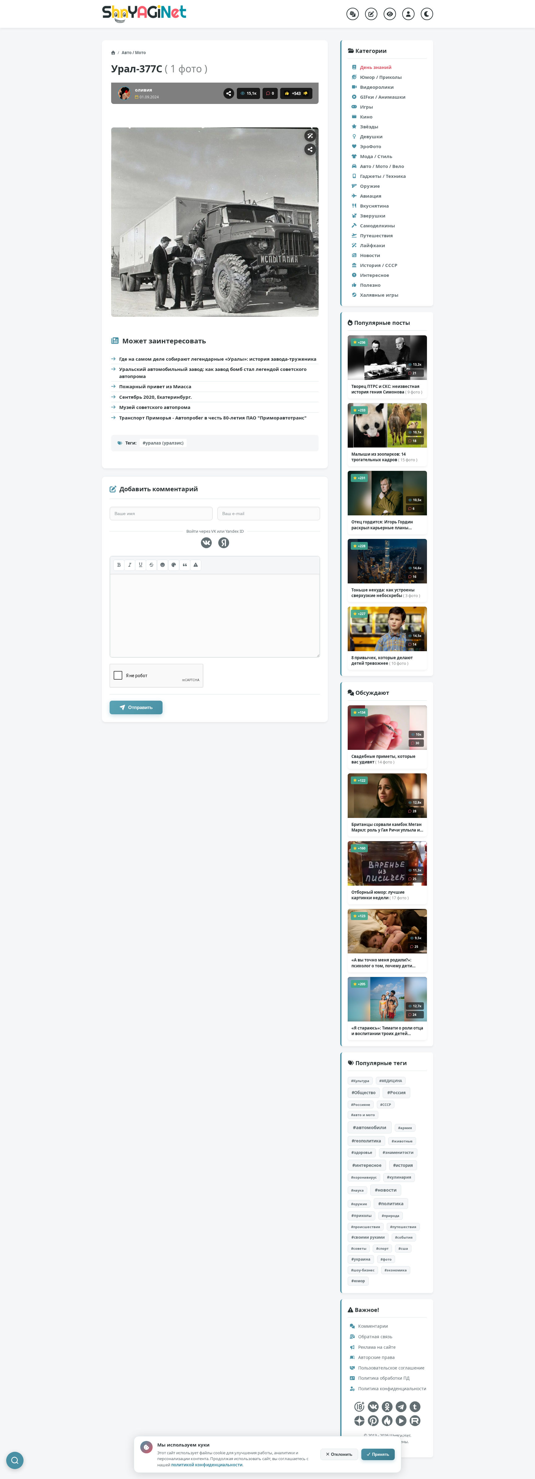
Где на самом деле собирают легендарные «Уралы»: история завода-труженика (217, 359)
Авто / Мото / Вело (382, 166)
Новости (370, 255)
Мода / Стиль (376, 156)
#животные (402, 1141)
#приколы (361, 1215)
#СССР (385, 1104)
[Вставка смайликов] (162, 565)
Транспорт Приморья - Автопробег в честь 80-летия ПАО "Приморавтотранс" (213, 418)
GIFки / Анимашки (383, 97)
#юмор (358, 1280)
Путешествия (376, 235)
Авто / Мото (134, 52)
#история (403, 1165)
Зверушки (372, 216)
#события (404, 1237)
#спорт (382, 1248)
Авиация (370, 196)
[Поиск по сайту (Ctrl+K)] (15, 1460)
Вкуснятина (374, 206)
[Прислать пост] (371, 14)
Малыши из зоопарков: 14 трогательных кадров (384, 456)
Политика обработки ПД (383, 1378)
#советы (358, 1248)
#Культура (360, 1080)
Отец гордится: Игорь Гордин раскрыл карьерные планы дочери (382, 524)
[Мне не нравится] (305, 93)
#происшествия (365, 1226)
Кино (366, 117)
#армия (405, 1127)
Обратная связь (374, 1336)
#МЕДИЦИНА (390, 1080)
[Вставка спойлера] (195, 565)
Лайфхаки (372, 245)
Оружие (370, 186)
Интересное (374, 275)
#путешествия (403, 1226)
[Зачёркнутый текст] (151, 565)
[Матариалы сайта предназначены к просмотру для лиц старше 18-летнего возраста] (359, 1406)
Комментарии (372, 1326)
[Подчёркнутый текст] (140, 565)
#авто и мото (363, 1114)
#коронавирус (364, 1177)
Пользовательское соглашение (390, 1368)
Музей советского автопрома (154, 407)
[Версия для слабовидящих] (390, 14)
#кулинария (399, 1177)
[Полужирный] (118, 565)
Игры (366, 107)
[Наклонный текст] (129, 565)
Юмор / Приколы (381, 77)
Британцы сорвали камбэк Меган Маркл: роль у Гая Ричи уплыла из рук (386, 827)
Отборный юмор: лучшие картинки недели (380, 895)
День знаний (376, 67)
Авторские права (376, 1357)
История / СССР (378, 265)
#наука (357, 1190)
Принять (380, 1454)
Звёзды (369, 126)
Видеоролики (377, 87)
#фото (386, 1259)
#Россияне (360, 1104)
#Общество (364, 1092)
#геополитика (366, 1141)
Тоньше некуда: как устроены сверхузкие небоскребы (385, 592)
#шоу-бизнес (363, 1270)
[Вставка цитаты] (184, 565)
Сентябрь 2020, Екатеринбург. (155, 397)
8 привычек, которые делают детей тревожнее (382, 660)
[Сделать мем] (310, 136)
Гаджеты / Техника (383, 176)
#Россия (396, 1092)
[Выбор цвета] (173, 565)
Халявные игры (379, 295)
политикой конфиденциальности (206, 1465)
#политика (390, 1203)
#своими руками (368, 1237)
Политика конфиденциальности (391, 1388)
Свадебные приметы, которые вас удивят (383, 759)
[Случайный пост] (352, 14)
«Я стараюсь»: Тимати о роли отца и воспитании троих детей (387, 1030)
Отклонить (341, 1454)
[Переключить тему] (427, 14)
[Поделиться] (228, 93)
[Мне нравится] (287, 93)
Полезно (370, 285)
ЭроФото (370, 146)
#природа (390, 1215)
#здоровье (361, 1152)
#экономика (396, 1270)
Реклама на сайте (376, 1347)
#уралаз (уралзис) (163, 443)
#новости (386, 1190)
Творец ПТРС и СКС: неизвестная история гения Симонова (386, 389)
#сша (403, 1248)
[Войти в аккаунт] (408, 14)
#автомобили (369, 1127)
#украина (360, 1259)
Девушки (371, 136)
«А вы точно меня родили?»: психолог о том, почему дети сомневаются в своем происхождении (381, 962)
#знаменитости (398, 1152)
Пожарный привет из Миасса (155, 386)
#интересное (366, 1165)
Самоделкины (377, 225)
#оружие (359, 1204)
